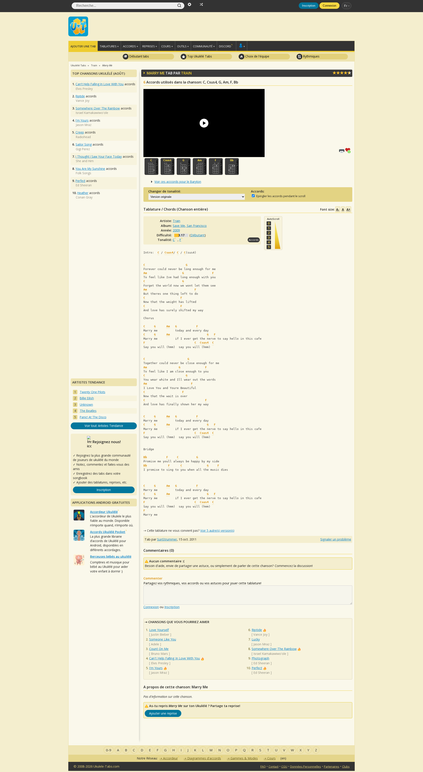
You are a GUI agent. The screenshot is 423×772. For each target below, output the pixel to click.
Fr (345, 5)
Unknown (86, 404)
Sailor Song (84, 144)
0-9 (108, 750)
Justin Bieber (160, 634)
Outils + (183, 46)
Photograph (260, 658)
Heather (82, 193)
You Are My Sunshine (90, 169)
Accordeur (170, 758)
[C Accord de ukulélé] (151, 166)
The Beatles (88, 411)
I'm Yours (156, 668)
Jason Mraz (159, 672)
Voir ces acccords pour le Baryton (177, 182)
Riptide (257, 630)
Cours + (167, 46)
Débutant (198, 235)
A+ (348, 209)
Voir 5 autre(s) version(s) (217, 530)
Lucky (256, 639)
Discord (225, 46)
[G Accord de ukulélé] (184, 166)
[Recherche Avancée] (189, 4)
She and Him (85, 161)
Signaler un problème (335, 539)
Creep (80, 132)
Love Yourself (159, 630)
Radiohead (83, 137)
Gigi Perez (83, 149)
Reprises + (149, 46)
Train (186, 73)
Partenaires (331, 766)
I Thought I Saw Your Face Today (99, 156)
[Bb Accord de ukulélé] (232, 166)
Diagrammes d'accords (204, 758)
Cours (271, 758)
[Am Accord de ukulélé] (200, 166)
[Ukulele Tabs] (78, 26)
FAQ (263, 766)
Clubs (346, 766)
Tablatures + (109, 46)
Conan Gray (84, 197)
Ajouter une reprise (163, 713)
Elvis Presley (159, 663)
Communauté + (204, 46)
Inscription (308, 5)
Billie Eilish (87, 398)
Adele (155, 644)
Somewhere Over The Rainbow (274, 649)
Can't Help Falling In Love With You (174, 658)
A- (337, 209)
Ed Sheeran (261, 663)
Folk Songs (83, 173)
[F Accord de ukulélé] (216, 166)
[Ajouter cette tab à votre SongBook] (348, 150)
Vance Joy (260, 634)
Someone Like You (162, 639)
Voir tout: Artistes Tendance (104, 426)
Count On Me (159, 649)
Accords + (130, 46)
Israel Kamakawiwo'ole (269, 654)
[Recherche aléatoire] (201, 4)
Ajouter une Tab (83, 46)
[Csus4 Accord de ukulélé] (167, 166)
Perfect (257, 668)
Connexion (329, 5)
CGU (284, 766)
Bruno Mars (159, 654)
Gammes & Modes (244, 758)
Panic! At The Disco (93, 417)
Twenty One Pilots (92, 392)
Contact (273, 766)
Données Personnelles (305, 766)
